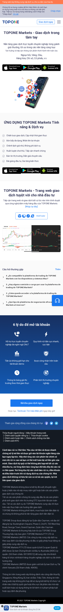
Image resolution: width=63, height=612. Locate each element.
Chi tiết (15, 14)
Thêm (58, 269)
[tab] (31, 277)
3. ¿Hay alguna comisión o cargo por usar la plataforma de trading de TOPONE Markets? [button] (33, 286)
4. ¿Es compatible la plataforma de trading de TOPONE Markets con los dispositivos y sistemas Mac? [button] (31, 277)
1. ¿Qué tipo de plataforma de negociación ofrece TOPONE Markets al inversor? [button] (33, 303)
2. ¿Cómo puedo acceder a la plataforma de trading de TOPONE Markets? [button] (31, 294)
